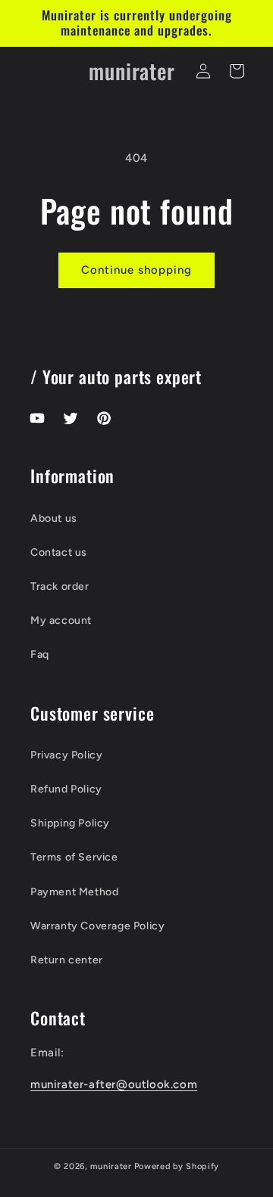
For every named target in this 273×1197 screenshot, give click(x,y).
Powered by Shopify (177, 1166)
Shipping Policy (70, 823)
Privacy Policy (66, 755)
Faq (39, 654)
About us (53, 518)
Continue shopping (136, 270)
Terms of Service (74, 857)
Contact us (58, 552)
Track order (59, 586)
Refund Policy (66, 789)
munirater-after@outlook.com (113, 1084)
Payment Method (74, 891)
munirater (110, 1166)
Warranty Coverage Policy (97, 925)
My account (61, 620)
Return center (66, 960)
